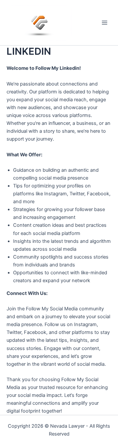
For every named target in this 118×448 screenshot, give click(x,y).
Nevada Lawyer (67, 426)
